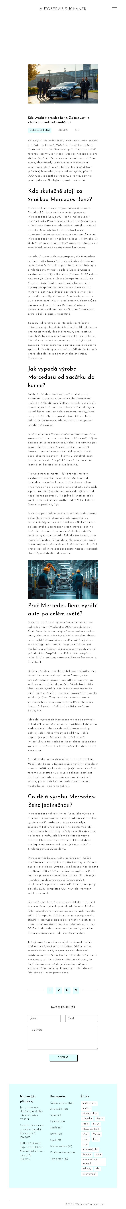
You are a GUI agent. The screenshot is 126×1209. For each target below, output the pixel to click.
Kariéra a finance (62, 1152)
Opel (55, 1140)
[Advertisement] (63, 41)
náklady (87, 1169)
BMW (56, 1134)
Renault (87, 1155)
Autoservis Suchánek (63, 9)
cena (98, 1155)
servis (85, 1139)
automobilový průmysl (90, 1162)
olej (98, 1169)
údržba (86, 1108)
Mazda (97, 1134)
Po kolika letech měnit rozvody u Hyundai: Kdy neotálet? (32, 1129)
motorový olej (90, 1149)
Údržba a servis (61, 1103)
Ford (95, 1139)
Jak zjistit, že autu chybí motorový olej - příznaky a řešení (31, 1111)
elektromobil (89, 1174)
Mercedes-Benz (40, 130)
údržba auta (89, 1103)
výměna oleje (90, 1113)
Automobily (59, 1109)
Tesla (55, 1115)
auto (85, 1144)
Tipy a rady (59, 1159)
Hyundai (57, 1121)
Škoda (56, 1128)
